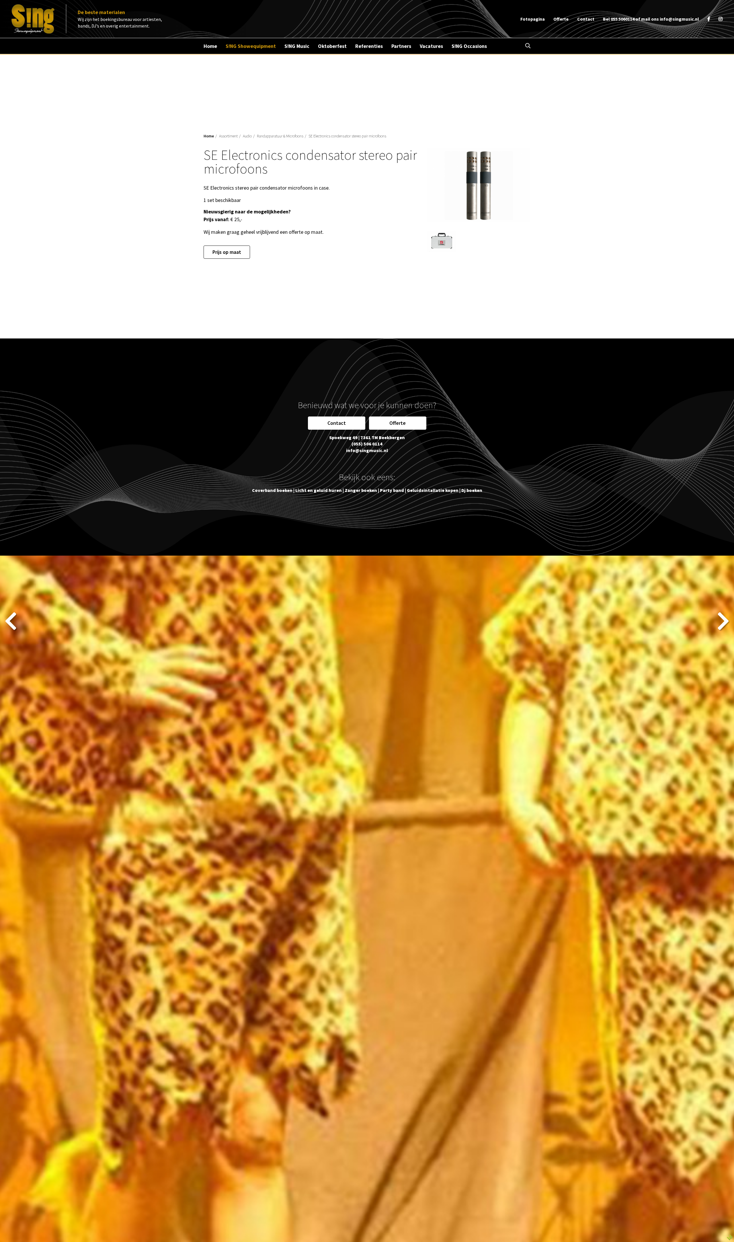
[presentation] (10, 621)
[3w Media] (730, 1237)
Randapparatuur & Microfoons (280, 136)
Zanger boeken (361, 490)
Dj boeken (471, 490)
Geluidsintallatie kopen (432, 490)
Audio (247, 136)
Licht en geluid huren (318, 490)
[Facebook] (709, 19)
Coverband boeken (272, 490)
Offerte (397, 423)
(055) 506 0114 (367, 444)
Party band (392, 490)
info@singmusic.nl (679, 19)
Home (209, 136)
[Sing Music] (32, 18)
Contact (336, 423)
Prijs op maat (226, 252)
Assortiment (228, 136)
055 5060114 (623, 19)
